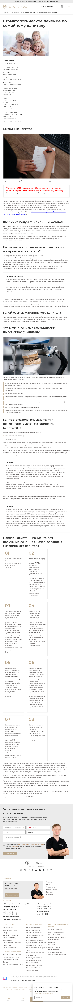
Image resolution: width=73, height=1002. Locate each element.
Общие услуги (8, 924)
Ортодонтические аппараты (57, 955)
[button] (70, 985)
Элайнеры (51, 942)
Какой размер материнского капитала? (12, 84)
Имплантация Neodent (33, 968)
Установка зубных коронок (12, 954)
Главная (5, 12)
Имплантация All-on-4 (33, 928)
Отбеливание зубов (9, 948)
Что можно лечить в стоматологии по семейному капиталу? (10, 91)
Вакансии (49, 894)
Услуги (8, 1000)
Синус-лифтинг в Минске (34, 933)
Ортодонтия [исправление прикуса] (58, 925)
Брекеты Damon (53, 939)
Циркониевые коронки (10, 959)
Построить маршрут (10, 907)
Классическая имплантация (35, 935)
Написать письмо (12, 895)
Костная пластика (32, 970)
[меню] (68, 6)
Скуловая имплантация (33, 960)
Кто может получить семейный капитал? (10, 68)
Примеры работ (51, 889)
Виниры (5, 933)
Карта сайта (32, 980)
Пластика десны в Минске (34, 958)
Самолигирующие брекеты (57, 937)
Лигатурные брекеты (55, 934)
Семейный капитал (10, 63)
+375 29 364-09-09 (9, 912)
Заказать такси (8, 909)
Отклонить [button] (39, 997)
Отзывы (49, 882)
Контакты (49, 892)
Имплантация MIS (32, 963)
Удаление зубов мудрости (11, 935)
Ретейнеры (51, 945)
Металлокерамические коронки (13, 964)
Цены (48, 884)
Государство (15, 980)
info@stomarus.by (43, 911)
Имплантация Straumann (34, 965)
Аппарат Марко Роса (55, 952)
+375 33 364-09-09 (9, 914)
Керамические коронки (11, 957)
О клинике (15, 12)
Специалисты (50, 887)
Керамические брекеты (56, 932)
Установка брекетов (10, 930)
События (24, 980)
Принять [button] (65, 997)
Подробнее (54, 1)
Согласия (15, 846)
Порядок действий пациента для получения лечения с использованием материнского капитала (12, 117)
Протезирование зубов (12, 951)
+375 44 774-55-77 (43, 909)
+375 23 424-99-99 (43, 907)
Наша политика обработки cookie (43, 993)
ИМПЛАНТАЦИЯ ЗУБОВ (33, 924)
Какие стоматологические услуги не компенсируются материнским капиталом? (10, 103)
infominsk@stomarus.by (11, 917)
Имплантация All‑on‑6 (33, 930)
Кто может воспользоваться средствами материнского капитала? (12, 76)
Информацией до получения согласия (31, 844)
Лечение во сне (8, 928)
